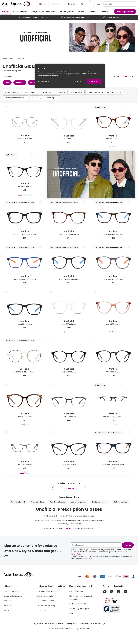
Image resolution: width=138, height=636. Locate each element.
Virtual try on (112, 92)
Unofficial (69, 528)
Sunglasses (36, 11)
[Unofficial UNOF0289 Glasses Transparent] (111, 332)
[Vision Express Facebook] (105, 591)
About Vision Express (13, 596)
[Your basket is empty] (98, 4)
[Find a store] (82, 4)
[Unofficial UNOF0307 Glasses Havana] (116, 146)
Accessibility (83, 623)
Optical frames (120, 502)
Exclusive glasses (99, 502)
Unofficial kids (37, 502)
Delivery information (45, 596)
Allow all (94, 81)
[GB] (42, 4)
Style (60, 92)
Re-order (71, 4)
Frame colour (28, 92)
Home (5, 59)
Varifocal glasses (78, 502)
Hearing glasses (67, 11)
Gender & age (10, 92)
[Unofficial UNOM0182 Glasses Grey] (22, 472)
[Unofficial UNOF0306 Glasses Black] (20, 194)
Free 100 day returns (45, 601)
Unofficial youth (18, 502)
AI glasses (50, 11)
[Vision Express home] (20, 575)
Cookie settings (98, 623)
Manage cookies (43, 81)
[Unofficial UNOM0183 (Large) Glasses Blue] (111, 424)
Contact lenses (20, 11)
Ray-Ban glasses (57, 502)
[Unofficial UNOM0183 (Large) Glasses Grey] (116, 424)
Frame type (50, 98)
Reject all (78, 81)
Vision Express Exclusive (14, 98)
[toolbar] (69, 95)
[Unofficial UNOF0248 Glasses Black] (27, 424)
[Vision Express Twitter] (111, 591)
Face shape (75, 92)
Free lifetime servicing (46, 605)
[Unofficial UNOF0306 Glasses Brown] (29, 194)
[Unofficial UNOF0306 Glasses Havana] (25, 194)
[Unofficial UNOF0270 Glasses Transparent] (66, 332)
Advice (103, 11)
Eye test (92, 11)
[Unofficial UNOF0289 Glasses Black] (116, 332)
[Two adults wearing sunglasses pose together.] (91, 174)
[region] (70, 76)
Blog (71, 613)
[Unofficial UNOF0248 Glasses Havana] (22, 424)
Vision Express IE (11, 591)
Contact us (41, 610)
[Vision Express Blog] (125, 591)
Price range (46, 92)
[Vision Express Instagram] (118, 591)
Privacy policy (56, 623)
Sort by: (115, 76)
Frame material (93, 92)
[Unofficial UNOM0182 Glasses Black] (27, 472)
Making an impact (76, 591)
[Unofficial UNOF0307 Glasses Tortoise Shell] (111, 146)
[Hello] (56, 4)
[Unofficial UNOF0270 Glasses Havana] (71, 332)
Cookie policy (71, 623)
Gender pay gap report (79, 608)
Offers (81, 11)
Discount (34, 98)
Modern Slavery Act (77, 604)
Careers (7, 601)
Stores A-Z (8, 605)
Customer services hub (46, 591)
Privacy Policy (76, 554)
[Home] (17, 4)
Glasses (5, 11)
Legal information (41, 623)
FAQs (6, 610)
